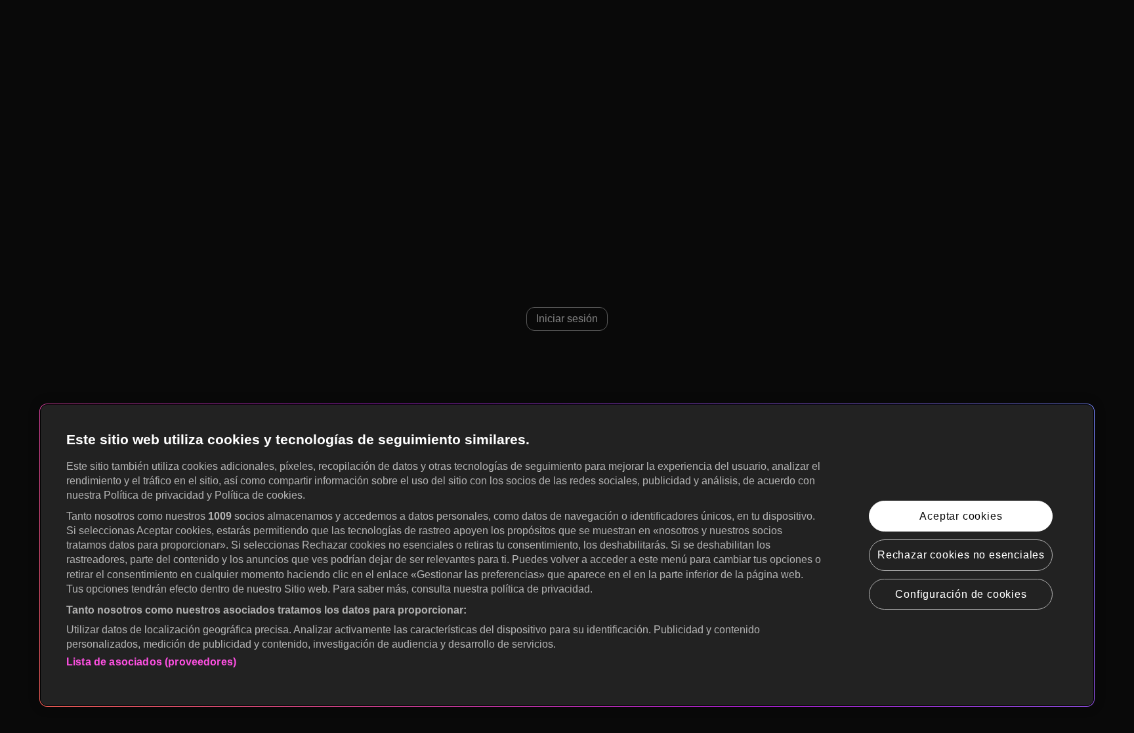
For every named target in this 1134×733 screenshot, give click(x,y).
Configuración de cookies (960, 594)
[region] (567, 555)
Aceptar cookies (960, 516)
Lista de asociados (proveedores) (151, 661)
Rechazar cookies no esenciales (961, 554)
